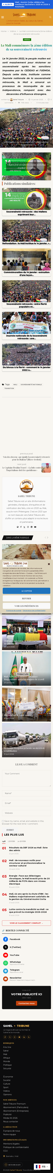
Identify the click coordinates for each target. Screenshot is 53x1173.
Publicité (7, 1114)
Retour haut (14, 1165)
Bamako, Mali (12, 1156)
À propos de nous (11, 1131)
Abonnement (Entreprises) (16, 1111)
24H (3, 841)
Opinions (7, 1094)
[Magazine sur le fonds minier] (26, 704)
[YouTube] (19, 1037)
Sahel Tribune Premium (14, 1104)
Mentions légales (11, 1144)
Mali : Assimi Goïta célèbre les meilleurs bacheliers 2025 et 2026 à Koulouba (32, 4)
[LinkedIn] (24, 1037)
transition (9, 388)
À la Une (7, 1047)
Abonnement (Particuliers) (15, 1107)
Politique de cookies (13, 610)
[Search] (50, 17)
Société (6, 1080)
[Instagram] (14, 1037)
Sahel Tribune (18, 99)
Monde (6, 1061)
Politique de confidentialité (16, 1147)
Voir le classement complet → (26, 923)
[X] (10, 1037)
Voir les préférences (26, 605)
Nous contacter (10, 1121)
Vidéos (13, 31)
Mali (15, 385)
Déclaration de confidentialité (34, 610)
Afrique (6, 1058)
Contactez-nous (26, 1003)
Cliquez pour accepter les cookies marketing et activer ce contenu (26, 166)
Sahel (5, 1051)
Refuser (26, 598)
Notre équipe (9, 1134)
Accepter (26, 590)
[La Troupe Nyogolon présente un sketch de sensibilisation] (26, 740)
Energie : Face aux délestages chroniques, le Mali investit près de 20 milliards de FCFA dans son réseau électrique (29, 880)
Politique (7, 1065)
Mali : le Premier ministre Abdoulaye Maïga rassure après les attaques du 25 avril (24, 678)
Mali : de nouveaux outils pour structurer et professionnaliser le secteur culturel (27, 863)
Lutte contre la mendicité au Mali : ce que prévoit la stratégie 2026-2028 (29, 910)
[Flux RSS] (29, 1037)
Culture (6, 1084)
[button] (49, 564)
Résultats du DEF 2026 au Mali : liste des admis (28, 849)
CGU (5, 1151)
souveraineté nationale (31, 385)
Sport (5, 1087)
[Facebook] (5, 1037)
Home (4, 31)
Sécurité (7, 1068)
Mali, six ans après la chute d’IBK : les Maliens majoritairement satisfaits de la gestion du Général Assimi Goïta (29, 896)
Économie (8, 1076)
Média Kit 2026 (10, 1118)
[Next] (48, 537)
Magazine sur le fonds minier (17, 715)
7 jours (11, 841)
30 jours (22, 841)
